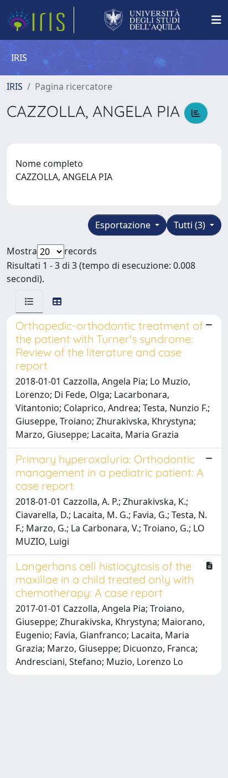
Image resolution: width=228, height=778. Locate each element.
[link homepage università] (142, 20)
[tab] (29, 301)
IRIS (15, 86)
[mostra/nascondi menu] (216, 19)
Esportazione (124, 225)
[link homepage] (40, 20)
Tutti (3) (191, 225)
